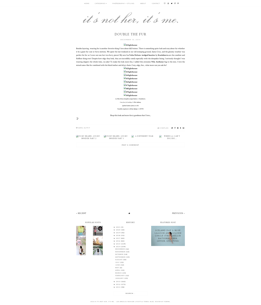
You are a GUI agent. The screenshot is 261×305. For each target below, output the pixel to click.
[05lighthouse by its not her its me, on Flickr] (130, 78)
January (119, 278)
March (118, 273)
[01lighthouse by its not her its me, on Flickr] (130, 45)
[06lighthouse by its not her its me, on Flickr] (130, 81)
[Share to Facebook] (175, 128)
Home (86, 3)
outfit (87, 128)
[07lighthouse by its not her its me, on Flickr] (130, 85)
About (143, 3)
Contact (156, 3)
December (120, 249)
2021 (118, 227)
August (119, 259)
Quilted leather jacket (128, 106)
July (117, 262)
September (120, 257)
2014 (118, 246)
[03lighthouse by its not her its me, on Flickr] (130, 71)
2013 (118, 281)
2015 (118, 244)
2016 (118, 241)
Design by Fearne (162, 301)
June (118, 265)
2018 (118, 235)
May (117, 267)
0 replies (164, 128)
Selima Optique (134, 109)
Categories (100, 3)
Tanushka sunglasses (122, 109)
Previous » (178, 213)
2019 (118, 232)
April (118, 270)
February (120, 275)
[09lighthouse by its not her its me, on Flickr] (130, 92)
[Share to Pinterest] (178, 128)
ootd (80, 128)
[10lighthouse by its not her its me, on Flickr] (130, 95)
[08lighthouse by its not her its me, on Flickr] (130, 88)
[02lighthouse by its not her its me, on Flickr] (130, 68)
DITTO (141, 109)
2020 (118, 230)
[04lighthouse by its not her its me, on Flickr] (130, 75)
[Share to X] (172, 128)
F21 (138, 106)
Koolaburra (163, 55)
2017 (118, 238)
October (119, 254)
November (120, 252)
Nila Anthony (157, 61)
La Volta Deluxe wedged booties (141, 55)
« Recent (81, 213)
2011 (118, 287)
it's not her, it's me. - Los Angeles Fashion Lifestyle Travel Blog (125, 301)
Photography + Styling (123, 3)
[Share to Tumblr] (180, 128)
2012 (118, 284)
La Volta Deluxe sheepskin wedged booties (126, 99)
